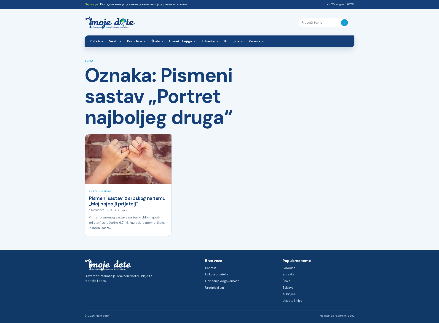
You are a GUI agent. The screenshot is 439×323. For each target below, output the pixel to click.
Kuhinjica (231, 41)
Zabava (254, 41)
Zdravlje (208, 41)
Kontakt (210, 268)
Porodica (134, 41)
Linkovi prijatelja (216, 274)
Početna (96, 41)
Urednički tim (214, 288)
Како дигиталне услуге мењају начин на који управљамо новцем (143, 4)
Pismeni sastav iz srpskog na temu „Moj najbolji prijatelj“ (127, 201)
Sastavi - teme (100, 191)
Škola (155, 41)
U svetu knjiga (180, 41)
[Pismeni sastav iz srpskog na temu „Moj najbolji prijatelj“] (128, 159)
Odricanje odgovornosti (222, 281)
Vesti (113, 41)
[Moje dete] (110, 22)
